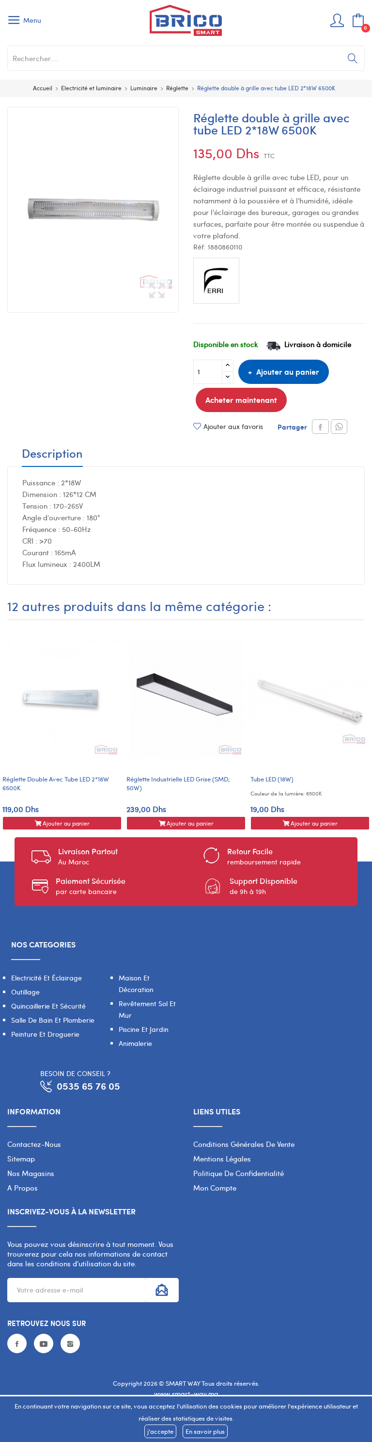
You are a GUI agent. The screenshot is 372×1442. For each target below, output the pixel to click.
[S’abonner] (162, 1290)
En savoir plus (205, 1431)
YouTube (43, 1343)
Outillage (25, 991)
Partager (320, 426)
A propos (22, 1188)
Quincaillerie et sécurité (48, 1006)
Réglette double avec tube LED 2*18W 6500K (55, 783)
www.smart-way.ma (186, 1393)
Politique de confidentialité (238, 1173)
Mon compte (214, 1188)
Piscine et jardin (144, 1029)
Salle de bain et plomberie (52, 1020)
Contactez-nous (34, 1144)
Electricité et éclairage (46, 977)
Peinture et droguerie (45, 1034)
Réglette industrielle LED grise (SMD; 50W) (178, 783)
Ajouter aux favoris (233, 426)
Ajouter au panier (287, 371)
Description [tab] (52, 454)
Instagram (70, 1343)
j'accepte (160, 1431)
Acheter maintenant (241, 399)
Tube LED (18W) (272, 779)
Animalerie (135, 1043)
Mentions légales (222, 1158)
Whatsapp (339, 426)
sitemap (21, 1158)
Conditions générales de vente (243, 1144)
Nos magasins (30, 1173)
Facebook (17, 1343)
